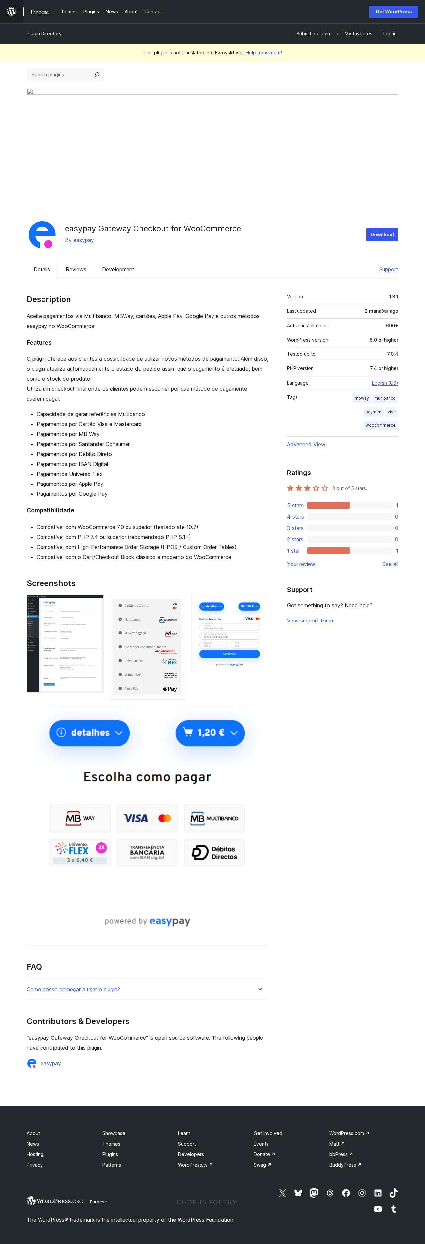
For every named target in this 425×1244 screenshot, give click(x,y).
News (33, 1144)
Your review (301, 564)
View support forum (311, 620)
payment (373, 411)
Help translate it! (264, 52)
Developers (191, 1154)
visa (392, 411)
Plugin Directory (44, 33)
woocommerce (381, 425)
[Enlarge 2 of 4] (177, 604)
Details (42, 269)
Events (261, 1144)
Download (382, 234)
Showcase (113, 1133)
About (33, 1133)
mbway (362, 398)
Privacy (35, 1165)
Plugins (110, 1154)
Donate (265, 1154)
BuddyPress (345, 1165)
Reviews (76, 269)
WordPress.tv (195, 1165)
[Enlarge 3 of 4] (259, 604)
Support (388, 269)
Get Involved (268, 1133)
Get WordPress (394, 11)
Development (118, 269)
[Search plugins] (97, 74)
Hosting (35, 1154)
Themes (111, 1144)
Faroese (98, 1201)
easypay (83, 240)
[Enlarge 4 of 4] (259, 714)
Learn (184, 1133)
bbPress (341, 1154)
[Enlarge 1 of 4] (94, 604)
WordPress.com (349, 1133)
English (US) (385, 383)
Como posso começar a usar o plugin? (73, 989)
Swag (263, 1165)
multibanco (385, 398)
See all (390, 564)
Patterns (111, 1165)
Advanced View (306, 444)
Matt (337, 1144)
